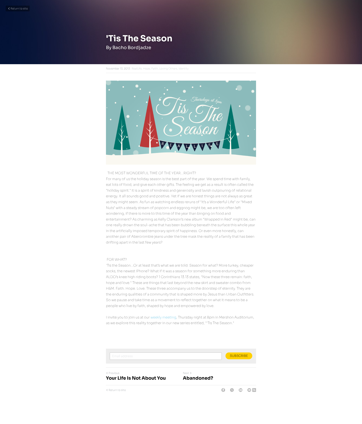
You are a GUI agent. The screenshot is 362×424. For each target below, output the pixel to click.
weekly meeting (163, 317)
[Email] (249, 390)
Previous (114, 373)
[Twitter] (232, 390)
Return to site (19, 8)
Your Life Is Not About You (136, 378)
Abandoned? (198, 378)
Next (186, 373)
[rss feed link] (254, 390)
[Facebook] (223, 390)
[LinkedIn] (240, 390)
